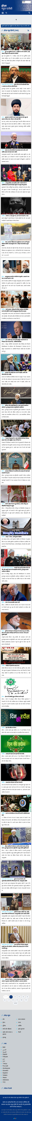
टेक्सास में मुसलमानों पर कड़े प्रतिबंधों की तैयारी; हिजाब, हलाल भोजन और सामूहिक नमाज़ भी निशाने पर (15, 439)
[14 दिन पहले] (16, 266)
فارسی (4, 1050)
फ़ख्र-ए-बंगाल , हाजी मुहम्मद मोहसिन (12, 536)
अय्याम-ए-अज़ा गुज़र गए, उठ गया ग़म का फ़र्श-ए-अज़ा (15, 215)
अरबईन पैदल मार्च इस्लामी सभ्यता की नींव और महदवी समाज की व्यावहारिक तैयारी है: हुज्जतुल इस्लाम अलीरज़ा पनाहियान (16, 569)
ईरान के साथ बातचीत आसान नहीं (11, 602)
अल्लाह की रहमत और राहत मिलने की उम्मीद (13, 753)
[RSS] (28, 31)
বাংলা (4, 1061)
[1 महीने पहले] (16, 655)
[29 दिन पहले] (16, 526)
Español (5, 1073)
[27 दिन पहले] (16, 493)
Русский (5, 1066)
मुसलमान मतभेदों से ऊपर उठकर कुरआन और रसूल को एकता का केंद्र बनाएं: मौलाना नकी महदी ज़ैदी (15, 118)
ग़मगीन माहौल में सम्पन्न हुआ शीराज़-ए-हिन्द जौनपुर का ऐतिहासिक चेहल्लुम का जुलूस (15, 504)
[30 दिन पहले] (16, 557)
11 (26, 1000)
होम (3, 1019)
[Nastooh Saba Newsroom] (16, 1118)
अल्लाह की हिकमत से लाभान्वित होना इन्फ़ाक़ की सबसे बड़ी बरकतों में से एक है (16, 471)
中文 (4, 1082)
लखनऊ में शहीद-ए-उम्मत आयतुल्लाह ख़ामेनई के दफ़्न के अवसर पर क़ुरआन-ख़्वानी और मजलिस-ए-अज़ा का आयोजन (15, 980)
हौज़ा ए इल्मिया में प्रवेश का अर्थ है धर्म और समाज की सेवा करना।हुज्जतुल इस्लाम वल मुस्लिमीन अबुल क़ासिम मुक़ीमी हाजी (15, 847)
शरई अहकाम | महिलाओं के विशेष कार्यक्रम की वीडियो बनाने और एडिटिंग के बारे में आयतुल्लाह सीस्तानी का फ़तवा (15, 310)
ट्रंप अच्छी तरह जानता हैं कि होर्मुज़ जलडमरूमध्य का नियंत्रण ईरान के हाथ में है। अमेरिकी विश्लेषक (15, 340)
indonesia (6, 1080)
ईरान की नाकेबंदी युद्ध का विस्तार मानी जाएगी (13, 696)
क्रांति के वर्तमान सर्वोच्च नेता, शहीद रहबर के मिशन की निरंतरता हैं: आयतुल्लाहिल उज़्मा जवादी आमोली (15, 912)
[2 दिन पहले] (16, 107)
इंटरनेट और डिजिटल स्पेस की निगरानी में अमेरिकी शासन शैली (16, 814)
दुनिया (4, 1026)
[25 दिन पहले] (16, 461)
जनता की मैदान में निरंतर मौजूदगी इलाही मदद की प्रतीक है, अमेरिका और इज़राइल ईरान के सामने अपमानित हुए (15, 946)
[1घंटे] (16, 41)
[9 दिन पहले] (16, 205)
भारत (19, 1022)
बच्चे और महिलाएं (7, 1029)
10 (21, 1000)
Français (5, 1057)
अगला (15, 1003)
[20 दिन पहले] (16, 362)
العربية (4, 1052)
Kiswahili (5, 1071)
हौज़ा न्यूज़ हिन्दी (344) (11, 30)
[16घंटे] (16, 74)
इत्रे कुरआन (21, 1029)
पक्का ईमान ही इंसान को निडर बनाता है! (12, 782)
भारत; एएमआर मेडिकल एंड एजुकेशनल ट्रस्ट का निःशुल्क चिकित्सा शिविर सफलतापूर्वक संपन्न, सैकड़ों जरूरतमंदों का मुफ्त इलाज (16, 243)
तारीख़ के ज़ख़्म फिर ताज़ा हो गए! (10, 665)
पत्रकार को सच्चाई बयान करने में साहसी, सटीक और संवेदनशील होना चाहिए (14, 373)
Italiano (5, 1075)
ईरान (4, 1022)
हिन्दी (4, 1047)
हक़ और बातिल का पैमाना (9, 727)
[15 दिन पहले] (16, 299)
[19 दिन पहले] (16, 329)
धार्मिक (20, 1026)
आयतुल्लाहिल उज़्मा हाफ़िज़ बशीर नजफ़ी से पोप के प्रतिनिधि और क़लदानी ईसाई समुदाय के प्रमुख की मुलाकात (14, 183)
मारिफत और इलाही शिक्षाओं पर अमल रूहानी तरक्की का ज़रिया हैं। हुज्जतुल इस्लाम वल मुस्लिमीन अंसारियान (15, 406)
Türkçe (5, 1064)
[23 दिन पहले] (16, 428)
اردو (4, 1059)
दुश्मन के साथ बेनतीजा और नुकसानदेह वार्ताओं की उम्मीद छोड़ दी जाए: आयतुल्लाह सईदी (14, 879)
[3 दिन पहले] (16, 173)
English (5, 1054)
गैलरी (19, 1032)
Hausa (4, 1078)
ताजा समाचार (21, 1019)
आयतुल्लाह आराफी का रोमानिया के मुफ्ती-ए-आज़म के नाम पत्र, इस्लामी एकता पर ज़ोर (15, 277)
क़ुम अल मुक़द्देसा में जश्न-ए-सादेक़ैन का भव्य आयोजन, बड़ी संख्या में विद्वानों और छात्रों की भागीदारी (16, 52)
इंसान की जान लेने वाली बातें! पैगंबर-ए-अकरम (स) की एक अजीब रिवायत (15, 85)
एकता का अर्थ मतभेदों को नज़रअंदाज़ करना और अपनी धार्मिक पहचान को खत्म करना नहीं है (15, 151)
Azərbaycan (6, 1068)
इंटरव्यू (4, 1037)
